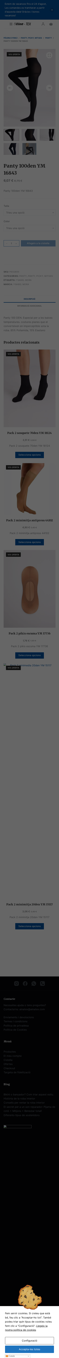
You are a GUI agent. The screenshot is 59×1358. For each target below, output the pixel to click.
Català (11, 1356)
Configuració (29, 1340)
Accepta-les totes (29, 1349)
